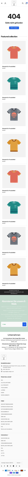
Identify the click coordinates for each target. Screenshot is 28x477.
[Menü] (1, 3)
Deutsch (18, 462)
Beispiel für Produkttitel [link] (8, 66)
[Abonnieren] (24, 324)
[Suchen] (22, 3)
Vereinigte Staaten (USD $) (7, 462)
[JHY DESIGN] (4, 359)
